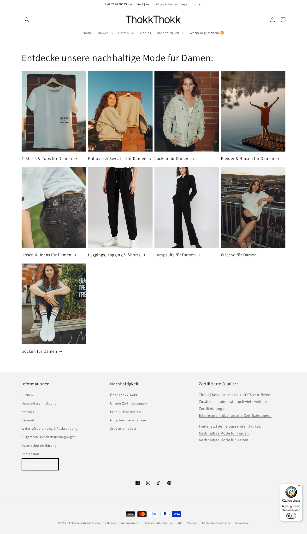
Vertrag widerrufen (40, 464)
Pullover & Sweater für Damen (117, 158)
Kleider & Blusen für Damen (247, 158)
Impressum (30, 454)
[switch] (291, 516)
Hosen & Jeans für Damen (46, 255)
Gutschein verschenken (128, 420)
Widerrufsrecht (130, 523)
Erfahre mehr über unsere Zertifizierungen (235, 415)
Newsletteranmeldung (39, 403)
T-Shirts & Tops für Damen (47, 158)
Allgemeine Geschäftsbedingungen (49, 437)
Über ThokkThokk (124, 395)
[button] (27, 19)
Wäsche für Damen (239, 255)
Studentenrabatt (123, 428)
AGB (180, 523)
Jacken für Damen (172, 158)
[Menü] (299, 486)
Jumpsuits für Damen (175, 255)
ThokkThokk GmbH (79, 523)
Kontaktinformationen (216, 523)
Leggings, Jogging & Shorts (114, 255)
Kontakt (28, 412)
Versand (28, 420)
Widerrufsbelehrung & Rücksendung (49, 428)
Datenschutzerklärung (39, 445)
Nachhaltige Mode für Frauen (224, 433)
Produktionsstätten (125, 412)
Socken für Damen (39, 351)
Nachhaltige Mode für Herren (223, 439)
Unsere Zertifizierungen (128, 403)
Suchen (27, 395)
